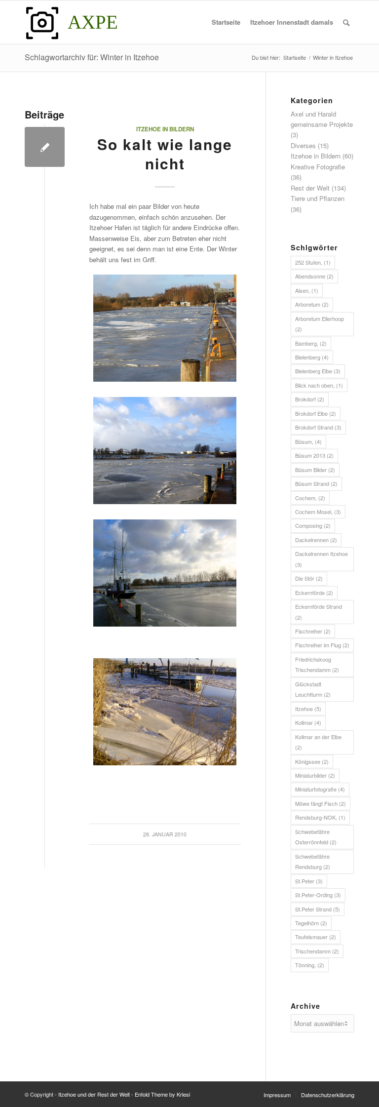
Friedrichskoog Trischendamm (317, 664)
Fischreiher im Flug (322, 645)
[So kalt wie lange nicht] (45, 147)
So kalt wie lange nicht (164, 153)
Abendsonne (314, 276)
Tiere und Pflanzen (317, 198)
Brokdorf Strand (318, 427)
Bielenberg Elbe (318, 371)
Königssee (312, 761)
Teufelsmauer (315, 937)
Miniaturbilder (315, 775)
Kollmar (308, 722)
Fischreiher (313, 631)
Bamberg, (311, 343)
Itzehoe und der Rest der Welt (94, 1094)
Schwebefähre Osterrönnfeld (316, 837)
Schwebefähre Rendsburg (312, 861)
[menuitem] (226, 22)
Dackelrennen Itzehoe (321, 559)
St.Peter (309, 881)
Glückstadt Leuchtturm (313, 689)
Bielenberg (312, 357)
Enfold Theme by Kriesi (162, 1094)
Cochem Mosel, (318, 511)
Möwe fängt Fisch (320, 803)
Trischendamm (317, 951)
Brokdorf (309, 399)
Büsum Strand (316, 483)
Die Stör (309, 578)
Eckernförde (314, 592)
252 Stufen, (313, 262)
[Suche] (346, 22)
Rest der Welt (310, 188)
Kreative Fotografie (318, 166)
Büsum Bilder (315, 470)
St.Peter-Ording (318, 895)
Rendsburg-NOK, (320, 817)
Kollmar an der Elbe (318, 742)
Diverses (303, 145)
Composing (313, 525)
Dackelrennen (316, 540)
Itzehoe (308, 708)
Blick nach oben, (319, 385)
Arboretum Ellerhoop (319, 324)
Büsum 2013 (314, 455)
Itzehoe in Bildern (165, 129)
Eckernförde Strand (318, 611)
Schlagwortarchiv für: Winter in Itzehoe (92, 57)
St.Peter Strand (317, 909)
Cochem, (310, 498)
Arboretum (312, 304)
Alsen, (306, 290)
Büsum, (308, 441)
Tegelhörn (311, 923)
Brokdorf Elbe (315, 413)
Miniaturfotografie (320, 789)
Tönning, (309, 965)
